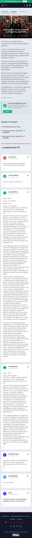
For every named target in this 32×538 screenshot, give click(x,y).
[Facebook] (11, 526)
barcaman (25, 36)
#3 (27, 454)
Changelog (12, 519)
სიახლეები (13, 11)
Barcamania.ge (4, 11)
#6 (27, 175)
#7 (27, 157)
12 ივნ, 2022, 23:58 (10, 36)
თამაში (7, 111)
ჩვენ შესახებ (5, 516)
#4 (27, 366)
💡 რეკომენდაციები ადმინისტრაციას (16, 522)
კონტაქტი (19, 519)
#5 (27, 192)
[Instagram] (14, 526)
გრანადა (9, 97)
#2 (27, 476)
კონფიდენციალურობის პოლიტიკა (20, 516)
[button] (6, 5)
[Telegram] (17, 526)
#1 (27, 492)
